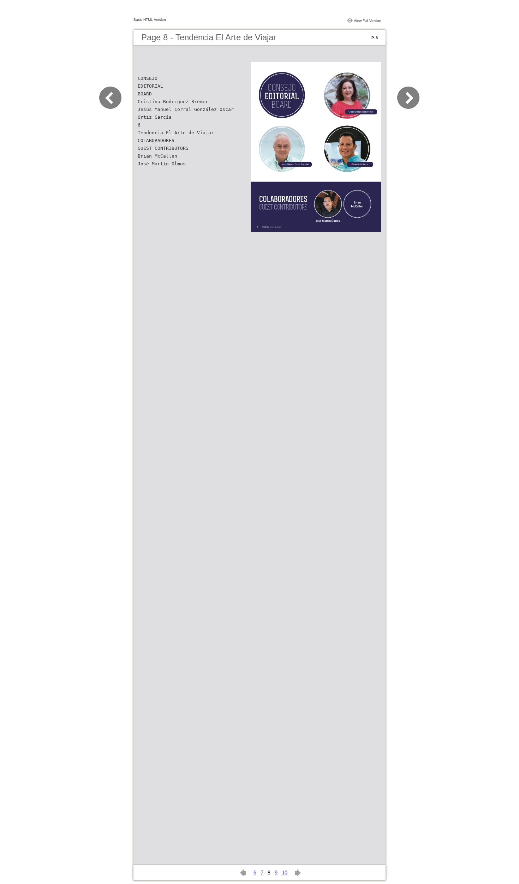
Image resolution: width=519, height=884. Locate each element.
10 (284, 873)
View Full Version (367, 21)
